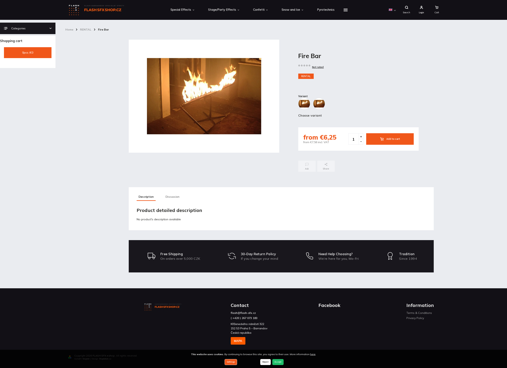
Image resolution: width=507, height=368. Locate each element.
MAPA (238, 341)
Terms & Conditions (419, 313)
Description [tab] (146, 196)
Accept (277, 362)
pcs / (27, 52)
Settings (231, 362)
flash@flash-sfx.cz (243, 313)
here (312, 354)
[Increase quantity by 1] (361, 136)
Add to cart (393, 139)
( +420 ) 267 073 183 (244, 318)
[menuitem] (182, 10)
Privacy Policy (415, 318)
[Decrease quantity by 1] (361, 142)
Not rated (318, 67)
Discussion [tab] (172, 196)
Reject (265, 362)
